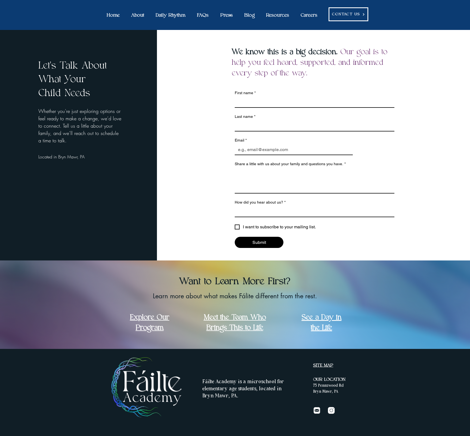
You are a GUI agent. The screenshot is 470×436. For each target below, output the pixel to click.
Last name (245, 116)
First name (245, 93)
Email (241, 140)
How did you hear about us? (260, 202)
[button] (137, 15)
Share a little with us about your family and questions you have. (290, 164)
